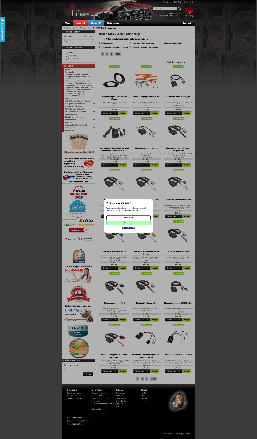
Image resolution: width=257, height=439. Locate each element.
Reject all (128, 218)
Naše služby (113, 23)
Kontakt (187, 23)
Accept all (128, 223)
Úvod (68, 23)
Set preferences (128, 228)
